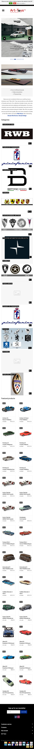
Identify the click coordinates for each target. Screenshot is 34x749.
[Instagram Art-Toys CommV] (18, 717)
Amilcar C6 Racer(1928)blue (7, 418)
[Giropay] (13, 744)
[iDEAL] (5, 742)
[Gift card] (16, 744)
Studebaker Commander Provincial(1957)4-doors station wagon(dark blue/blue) (25, 518)
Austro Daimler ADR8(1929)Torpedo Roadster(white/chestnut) (8, 493)
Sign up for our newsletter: (17, 708)
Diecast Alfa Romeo (13, 115)
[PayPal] (27, 746)
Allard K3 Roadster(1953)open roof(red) (25, 642)
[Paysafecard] (27, 744)
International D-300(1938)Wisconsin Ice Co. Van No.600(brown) (8, 568)
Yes (11, 3)
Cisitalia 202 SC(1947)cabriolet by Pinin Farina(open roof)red (25, 692)
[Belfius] (31, 742)
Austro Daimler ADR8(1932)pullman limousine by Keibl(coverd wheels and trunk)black (25, 617)
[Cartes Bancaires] (24, 744)
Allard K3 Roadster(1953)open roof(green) (25, 667)
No (14, 3)
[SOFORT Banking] (20, 742)
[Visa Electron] (24, 742)
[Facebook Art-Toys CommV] (15, 717)
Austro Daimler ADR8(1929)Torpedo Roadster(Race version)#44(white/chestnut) (25, 493)
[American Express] (5, 744)
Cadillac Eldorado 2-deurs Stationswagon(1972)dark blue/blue (8, 592)
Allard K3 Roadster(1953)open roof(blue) (8, 667)
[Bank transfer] (31, 744)
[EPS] (20, 744)
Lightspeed (25, 740)
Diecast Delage (22, 115)
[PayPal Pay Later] (31, 746)
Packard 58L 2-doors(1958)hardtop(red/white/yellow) (25, 543)
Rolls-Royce (20, 113)
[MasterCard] (9, 742)
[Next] (29, 38)
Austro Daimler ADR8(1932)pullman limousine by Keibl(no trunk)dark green (8, 617)
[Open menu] (3, 10)
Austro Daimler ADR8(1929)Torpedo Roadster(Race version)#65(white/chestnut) (8, 518)
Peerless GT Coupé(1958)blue (24, 468)
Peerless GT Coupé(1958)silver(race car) (8, 468)
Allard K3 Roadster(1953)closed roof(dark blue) (8, 642)
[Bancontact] (16, 742)
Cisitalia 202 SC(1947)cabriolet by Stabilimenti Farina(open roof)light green (8, 692)
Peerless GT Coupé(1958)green (7, 443)
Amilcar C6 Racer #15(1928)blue (24, 418)
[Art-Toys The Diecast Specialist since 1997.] (20, 10)
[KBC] (9, 744)
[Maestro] (27, 742)
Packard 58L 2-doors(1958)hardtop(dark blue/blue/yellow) (8, 543)
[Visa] (13, 742)
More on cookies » (21, 3)
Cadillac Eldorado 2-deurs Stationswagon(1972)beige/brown (25, 592)
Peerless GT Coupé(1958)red (24, 443)
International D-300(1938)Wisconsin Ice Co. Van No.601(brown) (25, 568)
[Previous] (4, 38)
